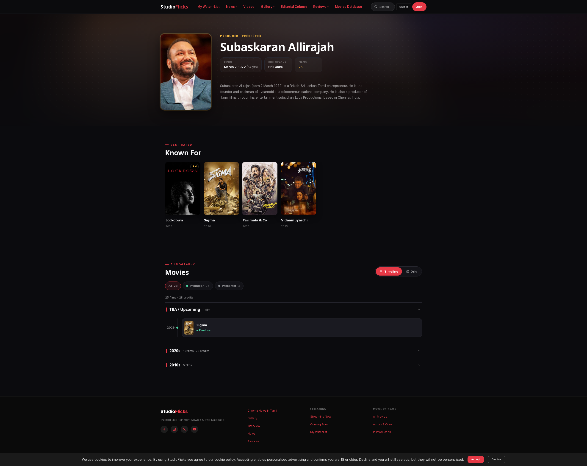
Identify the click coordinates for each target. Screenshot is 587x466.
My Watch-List (208, 6)
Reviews (320, 6)
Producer (200, 285)
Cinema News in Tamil (262, 410)
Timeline (391, 271)
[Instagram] (174, 429)
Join (419, 6)
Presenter (231, 285)
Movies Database (348, 6)
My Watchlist (318, 432)
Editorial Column (294, 6)
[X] (184, 429)
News (230, 6)
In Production (382, 432)
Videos (249, 6)
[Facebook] (164, 429)
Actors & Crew (383, 424)
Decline (496, 459)
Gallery (266, 6)
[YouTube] (194, 429)
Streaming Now (320, 416)
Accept (475, 459)
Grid (413, 271)
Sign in (403, 6)
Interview (254, 426)
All (173, 285)
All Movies (380, 416)
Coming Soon (319, 424)
